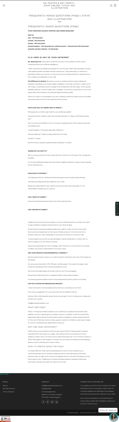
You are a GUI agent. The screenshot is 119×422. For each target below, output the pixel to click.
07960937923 (46, 389)
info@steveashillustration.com (52, 385)
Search (5, 385)
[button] (117, 209)
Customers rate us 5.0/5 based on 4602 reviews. (26, 374)
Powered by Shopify (72, 412)
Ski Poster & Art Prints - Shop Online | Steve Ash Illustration (59, 5)
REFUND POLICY (9, 389)
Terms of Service (8, 392)
